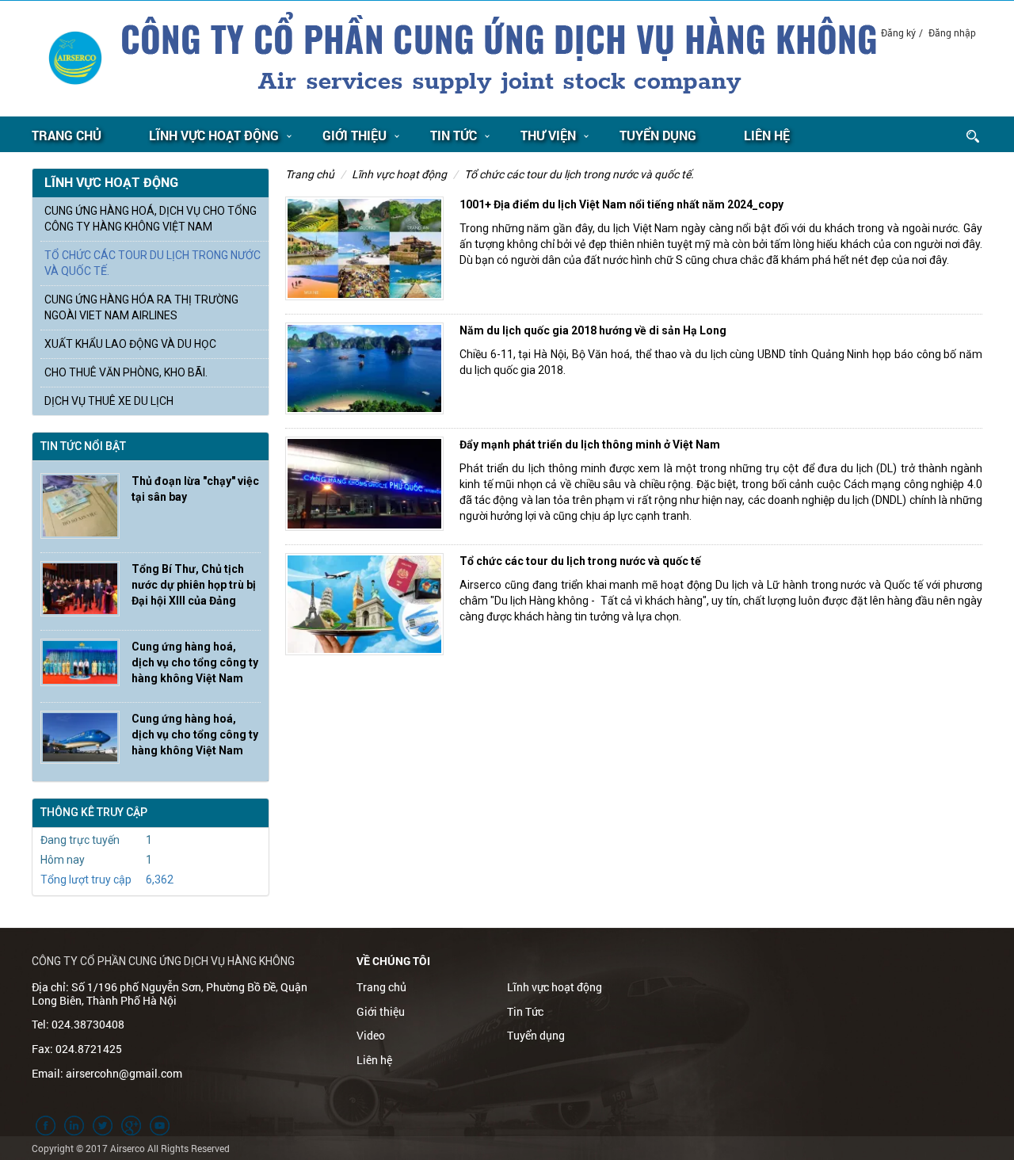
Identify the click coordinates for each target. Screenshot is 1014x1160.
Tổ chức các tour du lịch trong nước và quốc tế (580, 561)
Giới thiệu (354, 135)
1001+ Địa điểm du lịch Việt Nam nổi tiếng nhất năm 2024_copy (621, 204)
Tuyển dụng (657, 135)
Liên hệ (767, 135)
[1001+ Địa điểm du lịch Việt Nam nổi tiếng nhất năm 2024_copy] (364, 248)
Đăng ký (898, 32)
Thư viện (548, 135)
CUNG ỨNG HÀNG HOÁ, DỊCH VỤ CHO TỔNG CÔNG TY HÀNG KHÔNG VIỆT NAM (150, 218)
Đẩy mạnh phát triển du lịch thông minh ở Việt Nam (589, 444)
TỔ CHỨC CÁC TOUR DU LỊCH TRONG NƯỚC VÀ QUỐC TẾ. (579, 174)
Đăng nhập (952, 32)
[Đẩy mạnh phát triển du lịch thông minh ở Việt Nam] (364, 483)
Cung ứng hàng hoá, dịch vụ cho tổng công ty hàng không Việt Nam (195, 662)
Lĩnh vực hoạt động (399, 174)
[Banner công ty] (499, 58)
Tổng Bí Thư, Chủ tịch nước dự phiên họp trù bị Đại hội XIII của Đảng (194, 585)
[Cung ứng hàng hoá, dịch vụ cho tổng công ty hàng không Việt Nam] (80, 662)
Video (370, 1035)
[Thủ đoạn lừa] (80, 505)
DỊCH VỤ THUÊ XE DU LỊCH (108, 401)
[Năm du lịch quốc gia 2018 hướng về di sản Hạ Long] (364, 368)
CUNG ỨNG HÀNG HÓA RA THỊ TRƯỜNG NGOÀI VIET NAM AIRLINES (141, 307)
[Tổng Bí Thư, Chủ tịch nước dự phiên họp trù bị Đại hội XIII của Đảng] (80, 589)
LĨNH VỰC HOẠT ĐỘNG (214, 135)
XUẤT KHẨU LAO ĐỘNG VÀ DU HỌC (130, 344)
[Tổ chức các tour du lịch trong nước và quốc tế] (364, 604)
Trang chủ (66, 135)
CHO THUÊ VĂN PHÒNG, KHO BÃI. (126, 372)
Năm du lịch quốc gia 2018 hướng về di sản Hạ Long (592, 330)
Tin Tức (453, 135)
